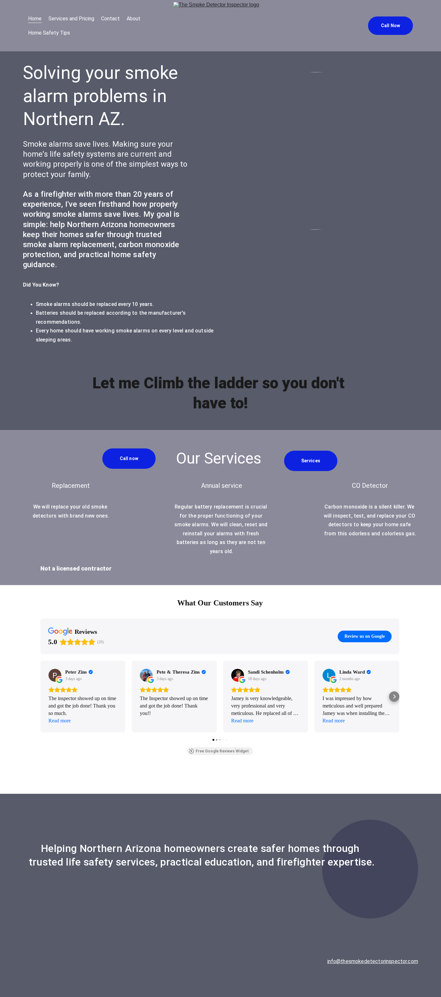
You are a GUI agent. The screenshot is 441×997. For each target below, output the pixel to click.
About (133, 19)
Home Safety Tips (49, 33)
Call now (129, 458)
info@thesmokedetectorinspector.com (372, 961)
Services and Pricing (71, 19)
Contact (110, 19)
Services (310, 460)
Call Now (390, 25)
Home (35, 19)
